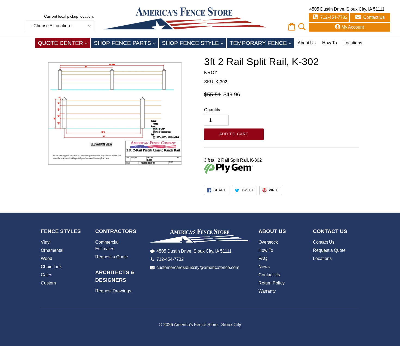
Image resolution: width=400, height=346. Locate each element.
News (264, 266)
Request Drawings (113, 291)
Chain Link (51, 266)
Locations (352, 43)
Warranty (267, 291)
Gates (46, 274)
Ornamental (52, 250)
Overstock (268, 242)
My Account (352, 27)
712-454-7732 (333, 17)
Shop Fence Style (194, 42)
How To (329, 43)
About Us (307, 43)
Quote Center (64, 42)
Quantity (212, 110)
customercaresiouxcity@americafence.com (197, 267)
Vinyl (46, 242)
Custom (48, 283)
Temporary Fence (262, 42)
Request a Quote (111, 257)
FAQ (263, 258)
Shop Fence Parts (126, 42)
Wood (46, 258)
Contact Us (373, 17)
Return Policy (272, 283)
